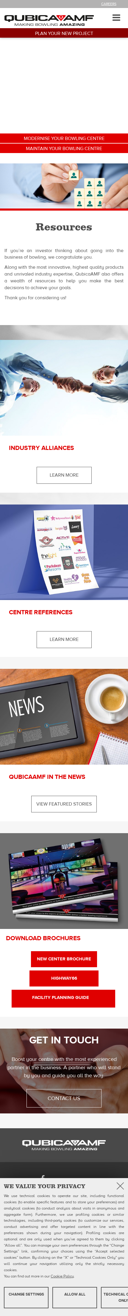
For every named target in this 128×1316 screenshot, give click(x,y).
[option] (64, 185)
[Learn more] (64, 388)
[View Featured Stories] (64, 717)
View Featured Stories (64, 804)
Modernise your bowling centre (64, 138)
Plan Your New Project (64, 33)
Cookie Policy (62, 1276)
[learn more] (64, 552)
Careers (108, 3)
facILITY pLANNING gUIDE (63, 997)
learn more (64, 639)
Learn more (64, 475)
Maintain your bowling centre (64, 149)
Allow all (74, 1294)
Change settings (26, 1294)
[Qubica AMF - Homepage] (49, 20)
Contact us (64, 1098)
